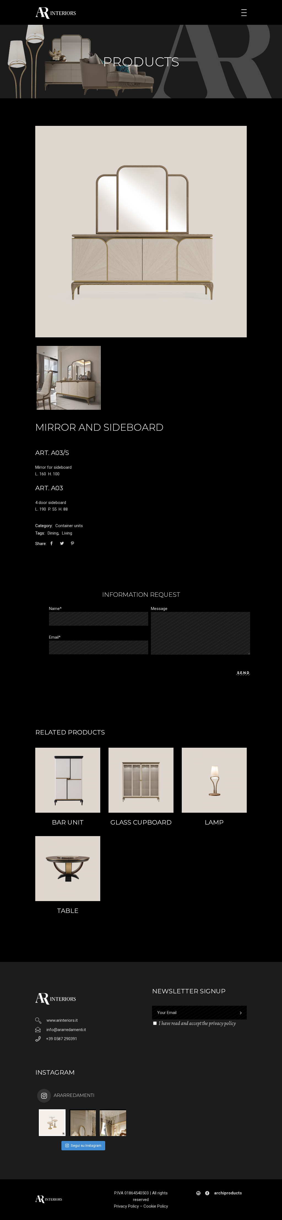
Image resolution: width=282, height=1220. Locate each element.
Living (67, 533)
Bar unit (68, 822)
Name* (55, 608)
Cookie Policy (155, 1206)
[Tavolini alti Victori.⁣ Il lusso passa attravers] (52, 1122)
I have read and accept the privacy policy (197, 1023)
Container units (69, 525)
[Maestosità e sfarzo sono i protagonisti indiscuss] (82, 1122)
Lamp (214, 822)
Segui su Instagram (86, 1145)
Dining (53, 533)
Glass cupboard (141, 822)
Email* (55, 637)
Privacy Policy (126, 1206)
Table (67, 911)
